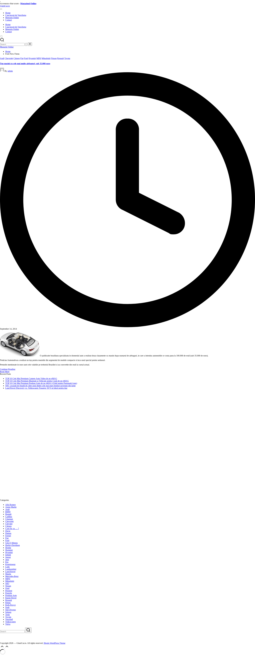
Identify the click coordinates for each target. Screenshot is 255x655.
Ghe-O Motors (11, 543)
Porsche (8, 593)
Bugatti (8, 514)
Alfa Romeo (10, 504)
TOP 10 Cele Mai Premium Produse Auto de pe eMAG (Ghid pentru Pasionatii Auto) (41, 383)
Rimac (8, 602)
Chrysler (8, 524)
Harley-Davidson (12, 545)
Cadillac (8, 516)
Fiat (22, 58)
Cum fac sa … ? (12, 528)
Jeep (7, 559)
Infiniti (8, 555)
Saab (7, 607)
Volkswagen (10, 622)
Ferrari (8, 536)
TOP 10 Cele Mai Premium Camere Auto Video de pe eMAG (31, 378)
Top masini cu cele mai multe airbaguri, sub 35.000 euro (25, 63)
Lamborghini (10, 569)
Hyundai (32, 58)
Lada (7, 567)
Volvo (7, 624)
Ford (26, 58)
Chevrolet (9, 58)
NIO (7, 583)
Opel (7, 588)
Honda (8, 548)
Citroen (17, 58)
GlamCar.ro (5, 6)
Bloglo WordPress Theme (54, 643)
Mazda (8, 574)
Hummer (9, 550)
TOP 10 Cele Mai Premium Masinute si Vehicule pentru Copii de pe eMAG (37, 381)
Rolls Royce (10, 605)
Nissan (54, 58)
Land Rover (10, 571)
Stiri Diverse (10, 610)
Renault (60, 58)
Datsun (8, 533)
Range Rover (10, 598)
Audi (2, 58)
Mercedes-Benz (11, 576)
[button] (26, 44)
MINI (38, 58)
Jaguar (8, 557)
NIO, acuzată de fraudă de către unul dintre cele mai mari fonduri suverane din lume (40, 386)
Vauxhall (9, 619)
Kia (6, 562)
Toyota (67, 58)
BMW (8, 512)
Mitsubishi (46, 58)
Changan (9, 519)
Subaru (8, 612)
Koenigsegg (10, 564)
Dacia (7, 531)
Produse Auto (11, 595)
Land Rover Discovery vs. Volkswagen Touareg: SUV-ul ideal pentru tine (36, 388)
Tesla (7, 614)
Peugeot (8, 591)
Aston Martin (10, 507)
